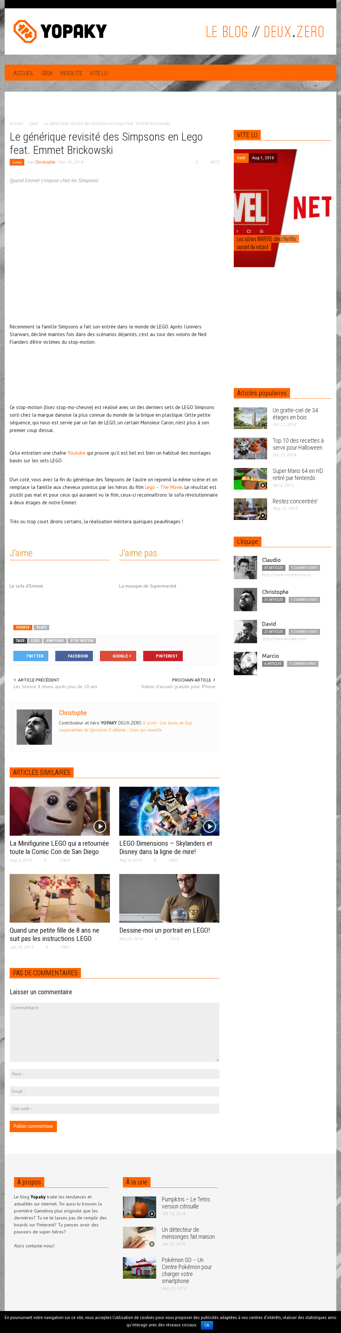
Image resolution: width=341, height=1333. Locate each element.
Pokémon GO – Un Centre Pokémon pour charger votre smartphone (187, 1270)
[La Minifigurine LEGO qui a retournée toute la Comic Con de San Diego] (60, 811)
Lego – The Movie (163, 487)
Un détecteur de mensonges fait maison (188, 1233)
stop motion (81, 641)
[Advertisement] (170, 111)
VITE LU (247, 135)
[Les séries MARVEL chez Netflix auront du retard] (282, 208)
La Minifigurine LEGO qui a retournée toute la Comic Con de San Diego (59, 847)
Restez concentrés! (295, 501)
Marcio (270, 656)
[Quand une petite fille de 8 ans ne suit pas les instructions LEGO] (60, 898)
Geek (47, 73)
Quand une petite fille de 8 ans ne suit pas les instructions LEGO (54, 934)
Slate (41, 627)
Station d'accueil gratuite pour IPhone (178, 686)
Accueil (23, 73)
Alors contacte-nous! (34, 1246)
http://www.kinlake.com (284, 639)
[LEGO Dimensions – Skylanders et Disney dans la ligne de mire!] (169, 811)
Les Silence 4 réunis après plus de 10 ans (55, 686)
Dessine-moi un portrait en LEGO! (164, 930)
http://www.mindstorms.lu (286, 575)
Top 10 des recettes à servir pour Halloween (298, 444)
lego (35, 641)
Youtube (77, 453)
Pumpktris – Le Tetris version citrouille (186, 1203)
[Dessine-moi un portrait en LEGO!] (169, 898)
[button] (324, 73)
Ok (206, 1325)
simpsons (55, 641)
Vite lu (99, 73)
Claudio (271, 560)
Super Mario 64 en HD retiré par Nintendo (298, 474)
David (269, 624)
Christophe (45, 162)
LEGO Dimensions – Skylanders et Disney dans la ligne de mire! (165, 847)
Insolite (71, 73)
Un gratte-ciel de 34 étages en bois (295, 414)
